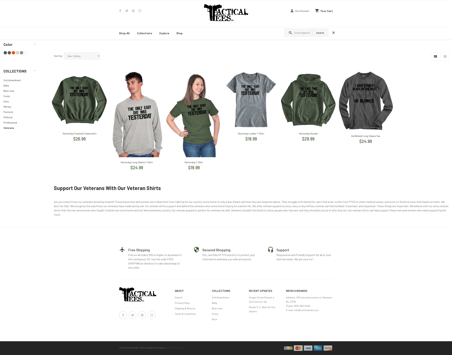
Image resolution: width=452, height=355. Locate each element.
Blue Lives (9, 90)
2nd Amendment (12, 80)
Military (7, 106)
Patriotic (8, 111)
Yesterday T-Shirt (194, 162)
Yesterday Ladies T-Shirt (251, 133)
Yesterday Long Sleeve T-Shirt (137, 162)
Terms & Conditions (185, 313)
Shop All (124, 33)
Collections (144, 33)
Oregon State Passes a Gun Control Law (261, 299)
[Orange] (13, 53)
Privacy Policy (182, 302)
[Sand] (17, 53)
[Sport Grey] (21, 53)
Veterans (9, 127)
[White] (25, 53)
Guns (6, 101)
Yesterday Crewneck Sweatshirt (80, 133)
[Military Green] (9, 53)
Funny (7, 96)
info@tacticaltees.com (306, 310)
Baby (6, 85)
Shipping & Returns (185, 308)
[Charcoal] (5, 53)
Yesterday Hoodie (308, 133)
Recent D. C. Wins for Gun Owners (262, 309)
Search (178, 297)
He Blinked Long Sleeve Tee (365, 135)
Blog (179, 33)
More (214, 319)
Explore (164, 33)
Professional (10, 122)
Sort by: (58, 55)
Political (8, 117)
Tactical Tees (125, 347)
